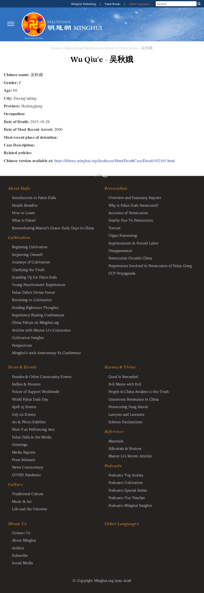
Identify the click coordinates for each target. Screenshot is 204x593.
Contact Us (21, 532)
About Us (17, 523)
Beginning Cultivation (29, 246)
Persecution (115, 188)
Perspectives (22, 345)
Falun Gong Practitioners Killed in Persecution (102, 48)
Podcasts (113, 466)
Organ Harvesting (122, 235)
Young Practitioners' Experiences (38, 284)
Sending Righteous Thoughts (35, 307)
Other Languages (139, 4)
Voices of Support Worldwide (35, 391)
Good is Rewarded (123, 376)
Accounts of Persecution (128, 212)
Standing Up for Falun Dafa (34, 276)
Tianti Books (112, 4)
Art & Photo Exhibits (29, 421)
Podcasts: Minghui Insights (130, 505)
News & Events (22, 367)
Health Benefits (24, 205)
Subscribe (20, 555)
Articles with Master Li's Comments (41, 329)
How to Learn (23, 212)
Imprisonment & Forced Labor (133, 242)
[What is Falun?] (34, 24)
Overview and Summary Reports (134, 197)
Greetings (20, 444)
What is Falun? (24, 220)
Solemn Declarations (125, 421)
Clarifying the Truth (28, 269)
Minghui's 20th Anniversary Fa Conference (46, 352)
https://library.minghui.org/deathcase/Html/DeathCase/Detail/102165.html (114, 160)
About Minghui (24, 540)
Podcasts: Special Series (127, 490)
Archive (18, 547)
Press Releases (23, 459)
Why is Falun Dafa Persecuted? (133, 205)
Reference (114, 431)
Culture (15, 484)
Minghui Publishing (84, 4)
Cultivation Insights (28, 337)
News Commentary (27, 466)
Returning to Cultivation (31, 299)
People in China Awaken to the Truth (138, 391)
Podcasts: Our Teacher (126, 497)
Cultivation (19, 237)
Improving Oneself (27, 254)
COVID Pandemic (26, 474)
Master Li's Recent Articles (130, 455)
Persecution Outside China (130, 257)
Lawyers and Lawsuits (126, 414)
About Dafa (19, 188)
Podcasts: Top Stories (125, 474)
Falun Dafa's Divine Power (33, 292)
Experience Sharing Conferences (38, 314)
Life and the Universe (29, 508)
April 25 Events (24, 406)
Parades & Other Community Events (41, 376)
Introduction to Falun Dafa (34, 197)
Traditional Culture (27, 493)
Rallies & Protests (26, 383)
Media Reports (24, 452)
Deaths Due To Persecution (130, 220)
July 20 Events (24, 414)
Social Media (22, 562)
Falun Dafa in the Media (31, 436)
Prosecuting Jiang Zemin (128, 406)
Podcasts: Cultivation (125, 482)
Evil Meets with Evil (124, 383)
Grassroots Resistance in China (133, 399)
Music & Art (22, 501)
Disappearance (120, 250)
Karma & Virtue (120, 367)
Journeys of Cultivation (31, 261)
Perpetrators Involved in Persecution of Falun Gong (150, 265)
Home (56, 48)
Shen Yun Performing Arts (33, 429)
